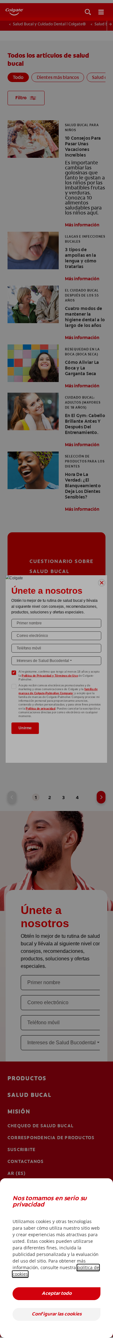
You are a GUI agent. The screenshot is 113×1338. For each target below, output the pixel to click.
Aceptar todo (57, 1293)
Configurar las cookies (57, 1314)
